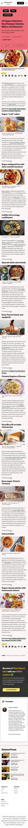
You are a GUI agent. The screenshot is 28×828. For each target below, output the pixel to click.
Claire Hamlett (7, 36)
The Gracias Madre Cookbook (17, 142)
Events (13, 10)
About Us (15, 788)
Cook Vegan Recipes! (11, 689)
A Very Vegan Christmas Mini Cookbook (15, 457)
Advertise (16, 792)
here (11, 161)
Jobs (2, 790)
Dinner (6, 10)
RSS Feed (3, 805)
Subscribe (20, 3)
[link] (8, 4)
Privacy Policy (3, 801)
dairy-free (16, 197)
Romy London (5, 191)
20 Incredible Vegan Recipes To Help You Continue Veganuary (14, 110)
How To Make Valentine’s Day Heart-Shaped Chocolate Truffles (14, 639)
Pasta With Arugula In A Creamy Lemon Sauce (18, 754)
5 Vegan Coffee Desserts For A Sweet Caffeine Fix (17, 761)
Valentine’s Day (8, 83)
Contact (2, 788)
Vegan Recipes (7, 15)
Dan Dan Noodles (15, 767)
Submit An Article (4, 792)
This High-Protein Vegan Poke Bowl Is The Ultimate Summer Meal (17, 775)
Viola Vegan (8, 562)
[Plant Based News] (2, 3)
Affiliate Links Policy (4, 803)
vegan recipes (12, 104)
